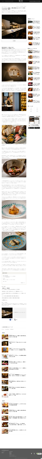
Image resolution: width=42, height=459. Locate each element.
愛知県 (31, 111)
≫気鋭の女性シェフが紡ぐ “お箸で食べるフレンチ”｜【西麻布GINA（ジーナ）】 (12, 291)
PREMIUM (25, 6)
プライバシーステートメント (12, 456)
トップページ (3, 451)
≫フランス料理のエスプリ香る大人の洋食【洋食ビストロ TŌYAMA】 (11, 289)
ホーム (2, 3)
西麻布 (18, 6)
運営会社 (10, 452)
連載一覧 (3, 452)
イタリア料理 (21, 6)
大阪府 (37, 109)
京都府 (37, 111)
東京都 (31, 109)
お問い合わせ (11, 451)
